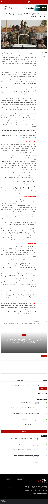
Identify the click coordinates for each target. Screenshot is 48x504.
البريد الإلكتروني (44, 380)
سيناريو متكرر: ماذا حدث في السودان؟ (32, 424)
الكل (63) (24, 431)
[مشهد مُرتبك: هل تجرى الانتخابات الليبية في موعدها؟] (43, 421)
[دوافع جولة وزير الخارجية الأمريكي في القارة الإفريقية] (43, 404)
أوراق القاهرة (9, 482)
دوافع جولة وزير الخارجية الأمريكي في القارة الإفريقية (29, 402)
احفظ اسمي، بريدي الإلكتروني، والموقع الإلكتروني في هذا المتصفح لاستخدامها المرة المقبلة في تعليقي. (28, 385)
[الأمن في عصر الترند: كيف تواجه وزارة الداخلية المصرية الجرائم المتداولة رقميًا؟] (43, 440)
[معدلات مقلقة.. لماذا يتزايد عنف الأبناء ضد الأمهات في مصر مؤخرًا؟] (43, 446)
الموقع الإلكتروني (20, 380)
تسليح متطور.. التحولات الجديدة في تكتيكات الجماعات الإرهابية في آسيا (26, 449)
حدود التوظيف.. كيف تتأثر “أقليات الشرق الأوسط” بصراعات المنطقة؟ (26, 455)
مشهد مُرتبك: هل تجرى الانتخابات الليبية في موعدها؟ (29, 419)
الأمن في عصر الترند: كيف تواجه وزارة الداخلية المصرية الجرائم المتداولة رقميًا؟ (25, 438)
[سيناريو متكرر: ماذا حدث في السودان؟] (43, 426)
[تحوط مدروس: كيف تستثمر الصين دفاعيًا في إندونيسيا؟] (43, 462)
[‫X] (37, 496)
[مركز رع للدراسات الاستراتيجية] (24, 2)
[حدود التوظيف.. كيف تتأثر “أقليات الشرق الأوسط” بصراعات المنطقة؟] (43, 457)
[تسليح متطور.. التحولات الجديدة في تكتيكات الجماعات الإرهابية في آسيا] (43, 451)
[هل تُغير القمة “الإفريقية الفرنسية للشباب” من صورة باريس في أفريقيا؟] (43, 415)
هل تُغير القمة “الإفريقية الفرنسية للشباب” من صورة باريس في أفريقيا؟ (25, 413)
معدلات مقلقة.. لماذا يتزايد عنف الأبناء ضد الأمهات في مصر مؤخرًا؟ (27, 444)
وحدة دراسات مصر (20, 482)
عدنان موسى (43, 52)
